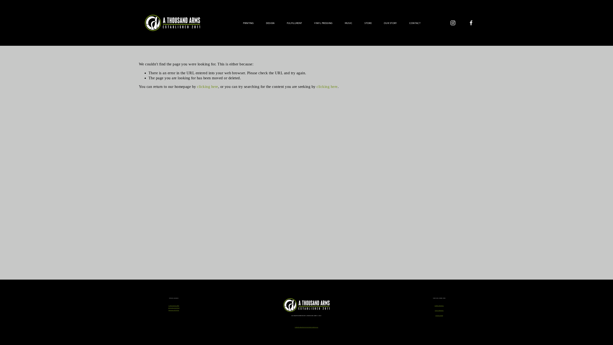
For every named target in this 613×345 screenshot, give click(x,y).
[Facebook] (471, 23)
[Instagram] (453, 23)
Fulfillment (294, 23)
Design (270, 23)
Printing (248, 23)
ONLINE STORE (439, 315)
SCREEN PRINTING (439, 305)
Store (367, 23)
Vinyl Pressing (323, 23)
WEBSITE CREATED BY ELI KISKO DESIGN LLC (306, 327)
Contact (414, 23)
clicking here (207, 87)
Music (348, 23)
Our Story (390, 23)
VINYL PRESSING (439, 310)
